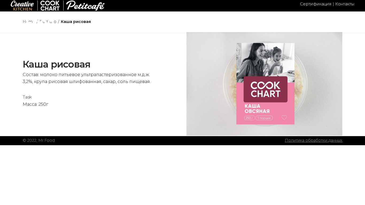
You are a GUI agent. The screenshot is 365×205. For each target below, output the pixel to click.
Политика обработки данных (313, 140)
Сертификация (316, 3)
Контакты (344, 3)
